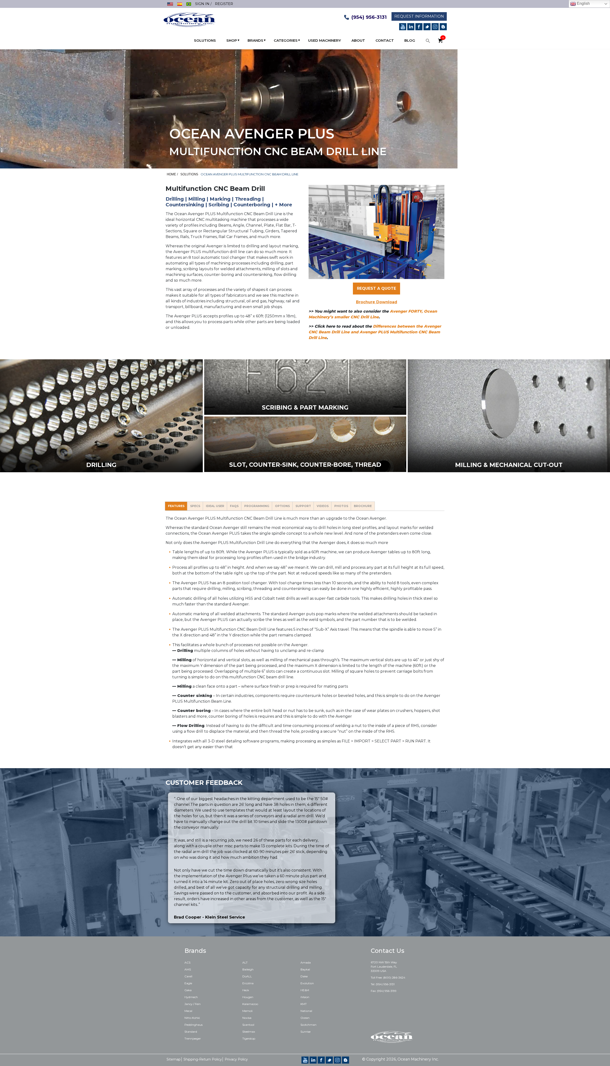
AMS (187, 969)
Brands (255, 40)
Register (224, 3)
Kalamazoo (250, 1004)
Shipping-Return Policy (202, 1059)
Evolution (307, 983)
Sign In (202, 3)
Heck (245, 990)
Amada (305, 962)
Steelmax (248, 1031)
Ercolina (248, 983)
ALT (245, 962)
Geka (188, 990)
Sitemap (174, 1059)
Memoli (247, 1011)
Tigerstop (248, 1038)
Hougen (247, 997)
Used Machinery (324, 40)
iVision (304, 997)
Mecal (188, 1011)
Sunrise (305, 1031)
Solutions (205, 40)
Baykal (305, 969)
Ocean (305, 1018)
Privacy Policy (236, 1059)
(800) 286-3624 (394, 977)
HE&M (304, 990)
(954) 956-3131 (369, 17)
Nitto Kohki (192, 1018)
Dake (304, 976)
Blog (409, 40)
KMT (303, 1004)
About (358, 40)
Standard (190, 1031)
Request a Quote (376, 288)
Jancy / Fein (192, 1004)
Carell (188, 976)
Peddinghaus (193, 1024)
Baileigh (248, 969)
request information (419, 16)
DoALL (247, 976)
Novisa (246, 1018)
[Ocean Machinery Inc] (189, 19)
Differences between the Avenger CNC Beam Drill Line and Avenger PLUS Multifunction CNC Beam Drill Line (375, 332)
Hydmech (191, 997)
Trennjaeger (192, 1038)
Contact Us (387, 950)
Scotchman (308, 1024)
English (583, 3)
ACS (187, 962)
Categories (286, 40)
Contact (385, 40)
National (306, 1011)
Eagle (188, 983)
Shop (231, 40)
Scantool (248, 1024)
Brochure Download (376, 302)
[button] (428, 42)
